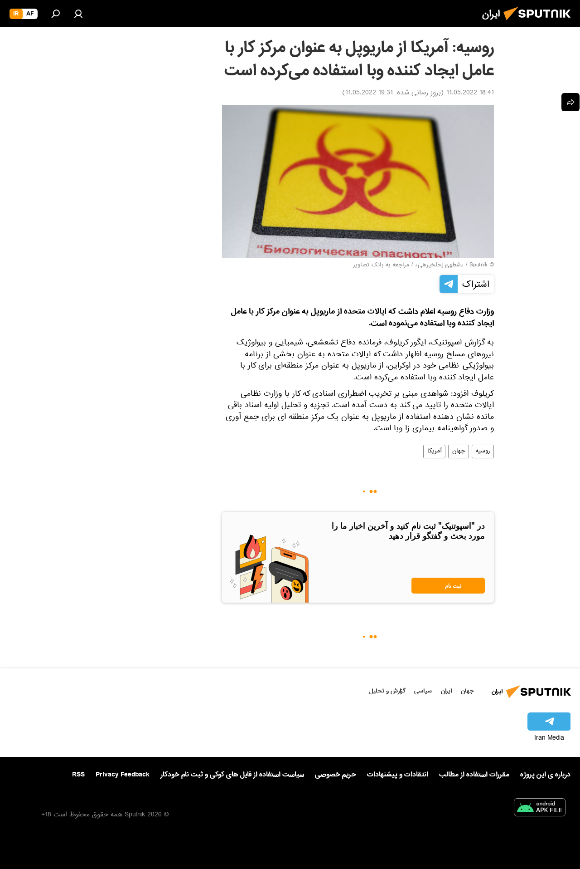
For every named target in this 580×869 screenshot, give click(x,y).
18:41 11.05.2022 (470, 93)
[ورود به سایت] (78, 14)
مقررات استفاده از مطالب (474, 774)
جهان (458, 451)
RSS (78, 774)
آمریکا (434, 451)
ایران (446, 691)
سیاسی (423, 691)
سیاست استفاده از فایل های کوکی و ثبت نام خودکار (232, 774)
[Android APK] (539, 809)
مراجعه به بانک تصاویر (381, 265)
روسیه (483, 451)
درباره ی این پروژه (545, 774)
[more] (570, 102)
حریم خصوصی (335, 774)
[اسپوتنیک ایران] (540, 22)
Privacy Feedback (123, 775)
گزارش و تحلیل (387, 691)
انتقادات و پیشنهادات (397, 775)
